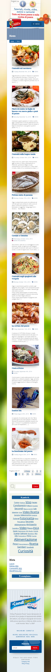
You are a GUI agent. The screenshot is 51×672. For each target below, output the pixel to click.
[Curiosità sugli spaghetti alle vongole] (25, 263)
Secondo (30, 521)
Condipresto (19, 505)
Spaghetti (30, 547)
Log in (11, 563)
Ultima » (38, 474)
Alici (36, 534)
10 (27, 474)
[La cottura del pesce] (25, 313)
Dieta (20, 512)
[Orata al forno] (25, 355)
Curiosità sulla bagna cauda (23, 154)
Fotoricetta (27, 518)
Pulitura (22, 503)
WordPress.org (15, 571)
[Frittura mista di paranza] (25, 182)
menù (37, 24)
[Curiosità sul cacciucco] (25, 55)
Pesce (30, 528)
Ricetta (33, 543)
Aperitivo (31, 533)
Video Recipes (24, 635)
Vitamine (15, 512)
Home (12, 41)
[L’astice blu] (25, 397)
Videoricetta (25, 515)
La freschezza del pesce (22, 451)
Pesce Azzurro (24, 544)
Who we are (21, 631)
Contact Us (30, 631)
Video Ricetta (31, 512)
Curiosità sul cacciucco (21, 68)
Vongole (34, 515)
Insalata (35, 506)
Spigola (17, 515)
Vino (28, 502)
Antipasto (31, 524)
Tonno (16, 502)
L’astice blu (16, 410)
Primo (29, 536)
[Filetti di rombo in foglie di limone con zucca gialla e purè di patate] (25, 96)
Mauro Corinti (28, 509)
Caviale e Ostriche (20, 235)
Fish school (33, 635)
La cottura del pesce (20, 326)
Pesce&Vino (22, 240)
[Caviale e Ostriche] (25, 222)
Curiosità (25, 550)
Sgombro (15, 528)
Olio (16, 536)
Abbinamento (20, 524)
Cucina (34, 536)
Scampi (17, 533)
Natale (15, 531)
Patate (34, 502)
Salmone (23, 533)
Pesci (15, 543)
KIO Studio (29, 531)
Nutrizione (22, 531)
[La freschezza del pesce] (25, 438)
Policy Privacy (25, 663)
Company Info (26, 661)
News (36, 71)
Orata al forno (18, 368)
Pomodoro (22, 536)
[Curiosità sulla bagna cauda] (25, 141)
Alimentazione (25, 539)
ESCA (36, 528)
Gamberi (21, 546)
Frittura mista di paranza (22, 195)
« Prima (27, 471)
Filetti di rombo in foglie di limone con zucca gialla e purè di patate (25, 111)
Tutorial (16, 518)
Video (23, 528)
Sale (35, 509)
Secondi (18, 508)
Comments (15, 568)
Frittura (29, 506)
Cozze (35, 531)
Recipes (15, 635)
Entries (13, 566)
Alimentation (20, 637)
